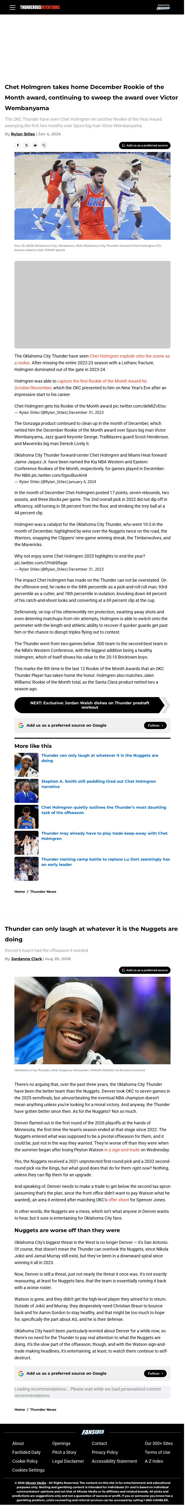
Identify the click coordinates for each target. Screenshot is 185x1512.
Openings (61, 1443)
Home (19, 891)
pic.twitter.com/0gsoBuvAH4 (59, 475)
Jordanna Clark (26, 959)
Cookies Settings (28, 1470)
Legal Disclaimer (68, 1461)
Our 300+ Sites (159, 1443)
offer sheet (118, 1199)
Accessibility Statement (114, 1461)
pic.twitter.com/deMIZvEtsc (139, 406)
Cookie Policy (25, 1461)
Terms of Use (157, 1452)
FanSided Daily (26, 1452)
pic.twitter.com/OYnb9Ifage (40, 562)
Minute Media (36, 1483)
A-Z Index (154, 1461)
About (18, 1443)
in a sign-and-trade (122, 1149)
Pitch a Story (64, 1452)
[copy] (43, 145)
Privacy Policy (105, 1452)
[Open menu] (12, 7)
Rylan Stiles (23, 134)
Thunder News (43, 891)
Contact (99, 1443)
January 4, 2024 (82, 481)
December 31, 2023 (86, 412)
